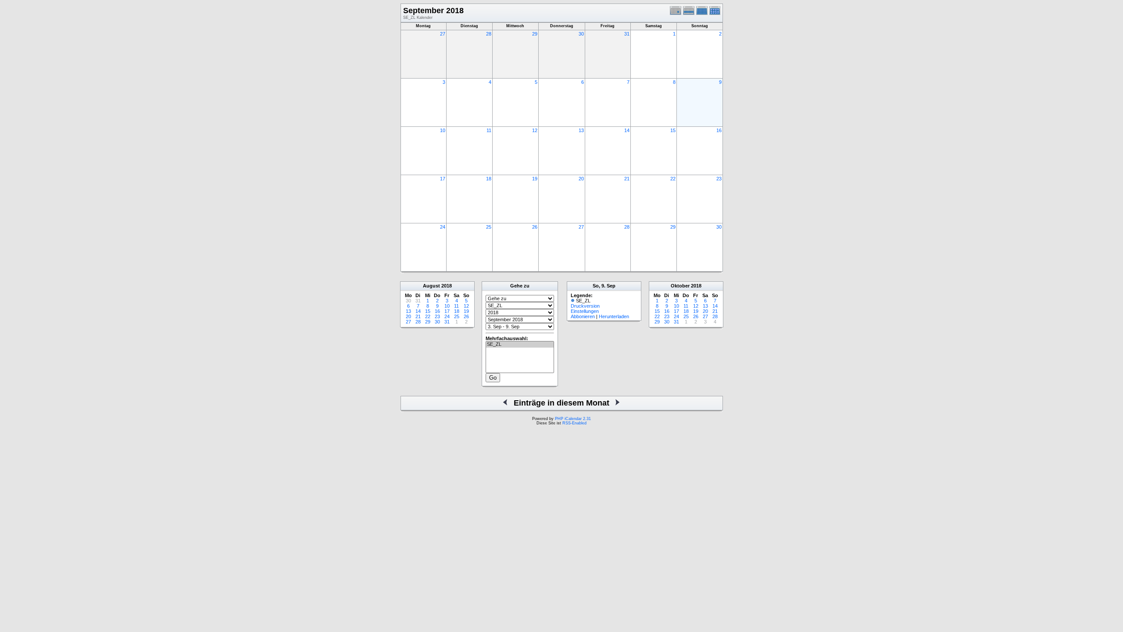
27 (442, 33)
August (431, 285)
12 (534, 130)
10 (442, 130)
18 (488, 178)
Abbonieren (583, 316)
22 (673, 178)
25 (488, 227)
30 (581, 33)
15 (673, 130)
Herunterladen (614, 316)
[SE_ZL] (520, 344)
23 (719, 178)
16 (719, 130)
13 (581, 130)
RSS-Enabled (574, 423)
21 (626, 178)
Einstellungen (585, 311)
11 (488, 130)
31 (626, 33)
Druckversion (585, 306)
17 (442, 178)
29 (534, 33)
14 (626, 130)
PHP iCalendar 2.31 (573, 419)
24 (442, 227)
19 (534, 178)
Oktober (680, 285)
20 (581, 178)
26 (534, 227)
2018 (446, 285)
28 (488, 33)
